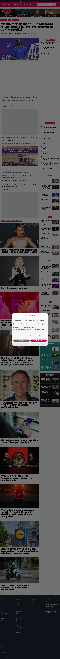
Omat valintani (21, 340)
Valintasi (38, 318)
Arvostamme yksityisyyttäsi (21, 318)
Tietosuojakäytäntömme (42, 344)
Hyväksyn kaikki (38, 340)
